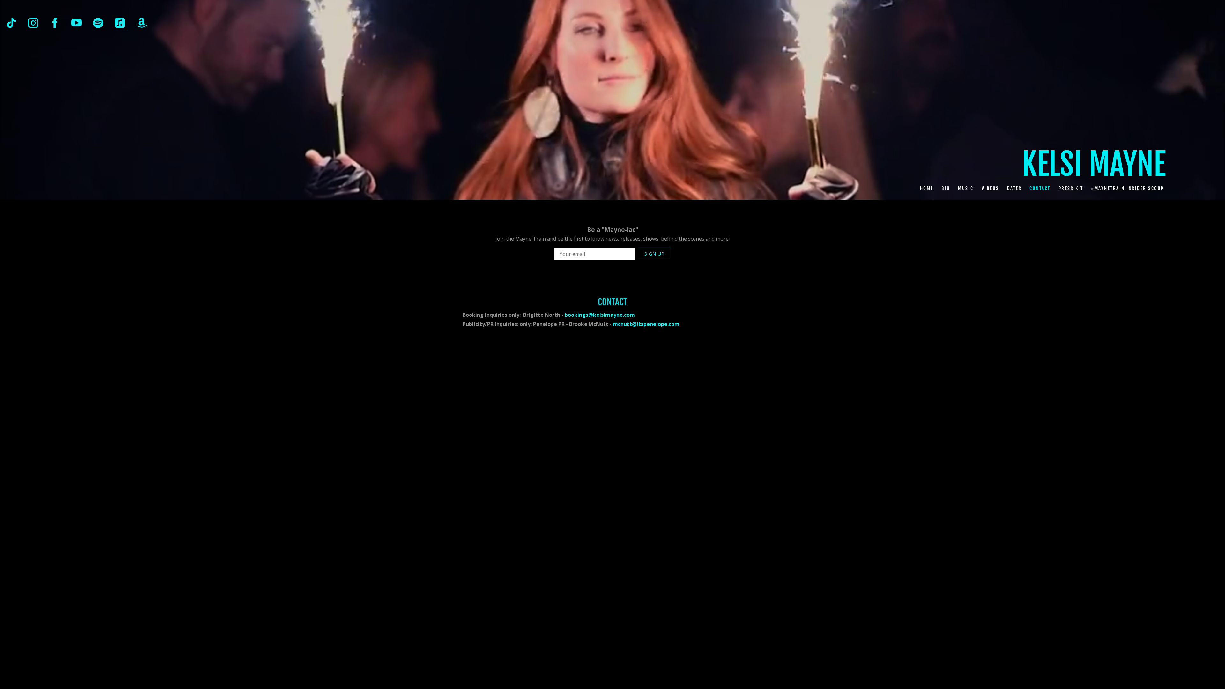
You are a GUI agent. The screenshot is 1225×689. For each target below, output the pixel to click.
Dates (1014, 188)
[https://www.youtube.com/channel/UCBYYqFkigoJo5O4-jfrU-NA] (76, 23)
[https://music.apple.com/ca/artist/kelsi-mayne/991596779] (120, 23)
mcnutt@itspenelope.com (646, 324)
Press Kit (1070, 188)
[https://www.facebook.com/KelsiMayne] (55, 23)
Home (926, 188)
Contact (1040, 188)
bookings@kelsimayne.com (600, 314)
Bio (945, 188)
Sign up (654, 254)
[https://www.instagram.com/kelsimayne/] (33, 23)
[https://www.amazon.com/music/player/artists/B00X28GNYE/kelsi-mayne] (142, 23)
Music (966, 188)
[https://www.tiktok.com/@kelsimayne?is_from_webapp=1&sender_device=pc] (11, 23)
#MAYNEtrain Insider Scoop (1127, 188)
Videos (990, 188)
